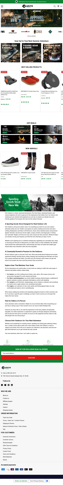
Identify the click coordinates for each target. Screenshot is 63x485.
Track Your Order (7, 417)
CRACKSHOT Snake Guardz (28, 172)
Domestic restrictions (9, 436)
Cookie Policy (32, 451)
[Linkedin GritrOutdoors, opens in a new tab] (12, 385)
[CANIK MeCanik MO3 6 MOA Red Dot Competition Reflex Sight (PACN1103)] (10, 80)
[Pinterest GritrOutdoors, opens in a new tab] (9, 385)
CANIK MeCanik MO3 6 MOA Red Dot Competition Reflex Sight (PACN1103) (9, 93)
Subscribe (31, 358)
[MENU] (2, 6)
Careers (5, 407)
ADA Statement (7, 457)
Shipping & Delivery (8, 423)
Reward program (7, 442)
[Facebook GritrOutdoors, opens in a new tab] (2, 385)
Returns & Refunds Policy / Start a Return (15, 426)
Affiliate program (7, 401)
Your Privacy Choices (37, 481)
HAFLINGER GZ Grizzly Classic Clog (30, 91)
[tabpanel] (10, 91)
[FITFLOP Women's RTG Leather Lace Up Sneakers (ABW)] (10, 161)
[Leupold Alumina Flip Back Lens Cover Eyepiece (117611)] (50, 80)
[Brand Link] (7, 32)
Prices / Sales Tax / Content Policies (13, 420)
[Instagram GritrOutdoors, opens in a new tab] (5, 385)
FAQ (4, 429)
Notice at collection (21, 481)
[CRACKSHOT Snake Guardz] (30, 161)
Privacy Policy (32, 449)
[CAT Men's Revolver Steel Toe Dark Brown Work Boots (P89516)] (50, 161)
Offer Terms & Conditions (10, 445)
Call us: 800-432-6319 (9, 373)
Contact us (6, 398)
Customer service (8, 439)
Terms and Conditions (32, 454)
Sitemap (5, 404)
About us (5, 395)
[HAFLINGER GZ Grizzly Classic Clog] (30, 80)
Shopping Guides (8, 410)
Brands (5, 460)
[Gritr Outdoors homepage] (28, 6)
